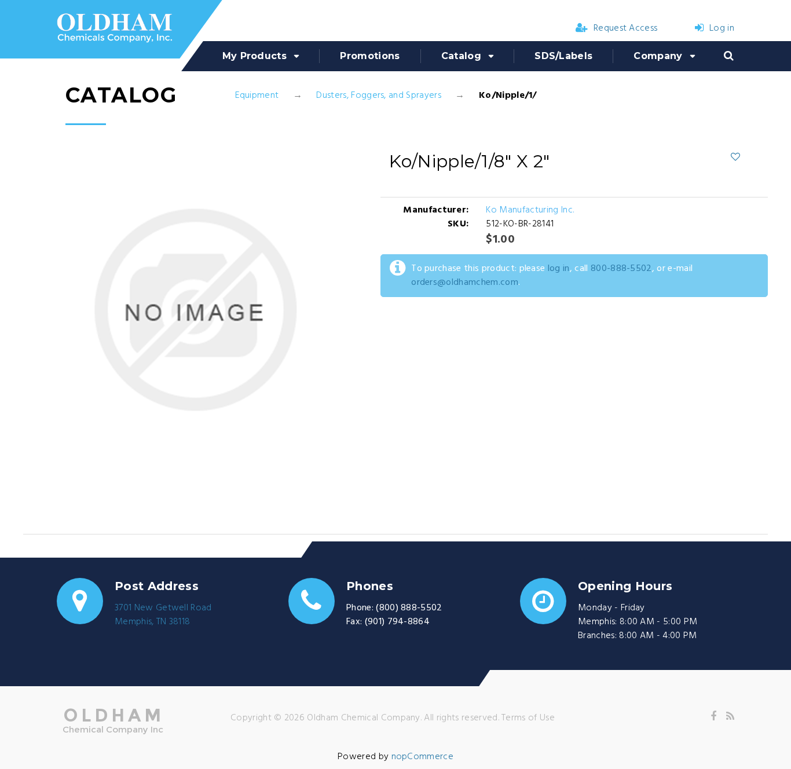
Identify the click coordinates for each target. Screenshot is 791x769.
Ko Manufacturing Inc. (530, 210)
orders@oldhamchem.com (464, 282)
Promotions (370, 55)
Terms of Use (528, 718)
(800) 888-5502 (409, 608)
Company (657, 55)
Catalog (461, 55)
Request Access (625, 28)
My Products (254, 55)
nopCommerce (422, 756)
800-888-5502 (621, 268)
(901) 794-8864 (397, 621)
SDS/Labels (563, 55)
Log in (721, 28)
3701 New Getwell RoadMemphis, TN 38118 (163, 614)
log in (559, 268)
